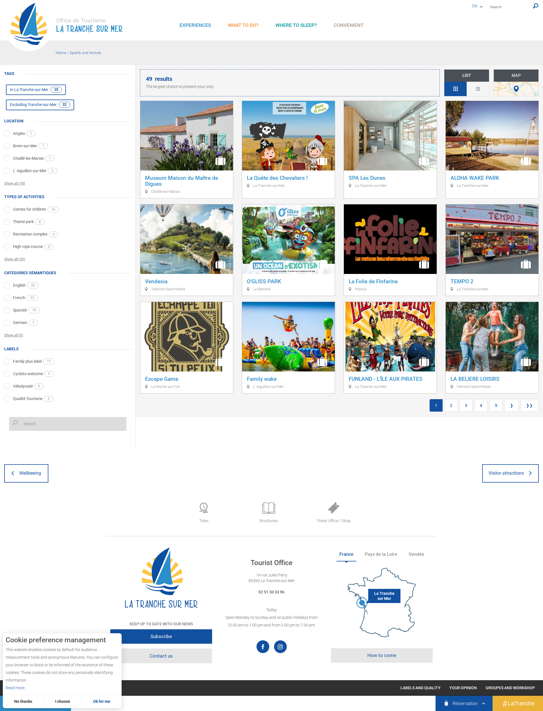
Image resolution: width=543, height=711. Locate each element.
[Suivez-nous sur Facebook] (263, 646)
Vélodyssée (26, 386)
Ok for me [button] (101, 701)
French (23, 297)
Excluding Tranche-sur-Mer (38, 104)
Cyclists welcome (31, 373)
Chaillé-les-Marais (32, 158)
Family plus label (32, 361)
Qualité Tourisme (31, 398)
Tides (203, 520)
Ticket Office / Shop (334, 520)
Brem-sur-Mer (28, 146)
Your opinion (463, 688)
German (23, 322)
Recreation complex (34, 234)
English (24, 285)
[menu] (195, 25)
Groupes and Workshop (510, 688)
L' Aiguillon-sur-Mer (33, 170)
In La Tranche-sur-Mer (34, 89)
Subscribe (161, 636)
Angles (22, 133)
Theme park (27, 221)
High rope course (31, 246)
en (474, 6)
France (346, 554)
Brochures (269, 520)
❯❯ (529, 405)
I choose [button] (62, 701)
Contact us (161, 656)
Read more (15, 688)
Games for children (34, 209)
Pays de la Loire (381, 554)
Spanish (24, 310)
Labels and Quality (420, 688)
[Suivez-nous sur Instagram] (280, 646)
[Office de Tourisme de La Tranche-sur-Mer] (69, 27)
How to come (381, 655)
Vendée (416, 554)
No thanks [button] (23, 701)
